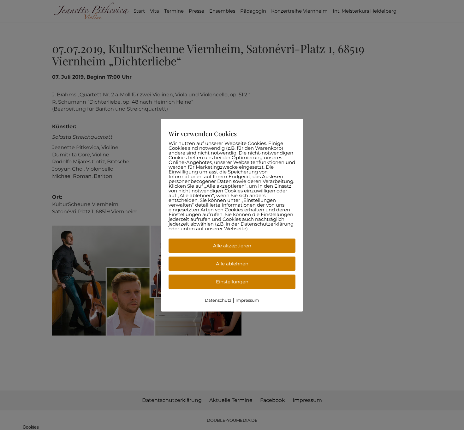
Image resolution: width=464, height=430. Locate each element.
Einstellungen (232, 282)
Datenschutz (218, 300)
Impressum (247, 300)
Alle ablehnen (232, 264)
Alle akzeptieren (232, 245)
